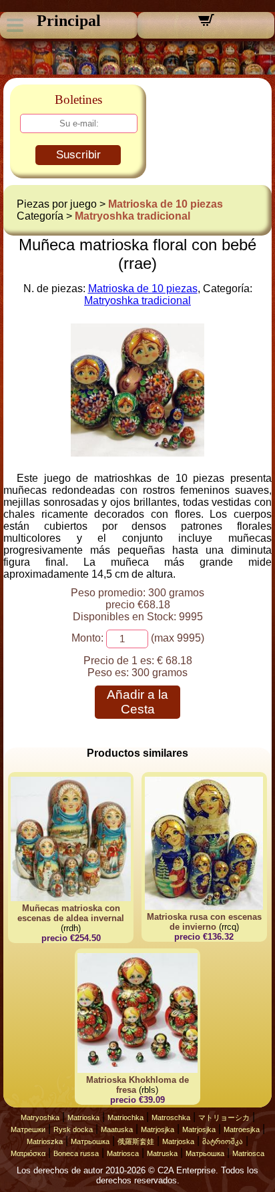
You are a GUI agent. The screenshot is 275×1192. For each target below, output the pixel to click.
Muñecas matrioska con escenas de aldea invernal (70, 913)
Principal (69, 20)
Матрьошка (90, 1141)
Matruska (162, 1153)
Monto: (87, 638)
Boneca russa (76, 1153)
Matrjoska (178, 1141)
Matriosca (123, 1153)
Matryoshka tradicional (132, 216)
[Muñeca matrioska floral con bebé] (137, 453)
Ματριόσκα (28, 1153)
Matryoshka (40, 1117)
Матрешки (28, 1129)
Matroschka (171, 1117)
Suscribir (78, 154)
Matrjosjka (157, 1129)
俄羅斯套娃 (135, 1141)
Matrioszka (45, 1141)
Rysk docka (73, 1129)
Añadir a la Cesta (137, 702)
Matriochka (125, 1117)
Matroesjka (242, 1129)
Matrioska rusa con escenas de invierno (204, 922)
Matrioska (83, 1117)
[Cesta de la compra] (206, 24)
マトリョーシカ (224, 1117)
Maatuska (117, 1129)
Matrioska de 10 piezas (165, 204)
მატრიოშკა (222, 1141)
